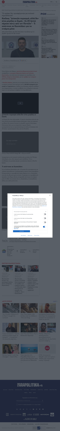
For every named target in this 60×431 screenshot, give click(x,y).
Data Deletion (23, 235)
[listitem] (30, 211)
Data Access (30, 235)
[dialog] (30, 215)
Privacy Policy (36, 235)
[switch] (44, 214)
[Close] (50, 196)
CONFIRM (21, 231)
